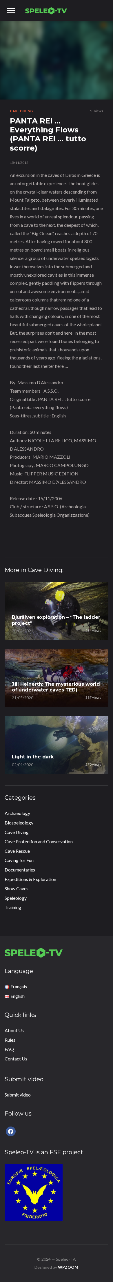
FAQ (9, 1049)
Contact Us (16, 1058)
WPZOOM (68, 1267)
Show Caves (16, 888)
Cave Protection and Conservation (39, 841)
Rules (10, 1040)
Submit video (18, 1094)
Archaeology (17, 813)
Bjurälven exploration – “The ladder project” (56, 620)
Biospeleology (19, 822)
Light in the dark (33, 757)
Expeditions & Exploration (30, 879)
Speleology (16, 898)
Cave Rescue (17, 851)
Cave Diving (21, 111)
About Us (14, 1030)
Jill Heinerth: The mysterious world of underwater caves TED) (56, 687)
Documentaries (20, 869)
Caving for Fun (19, 860)
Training (13, 907)
